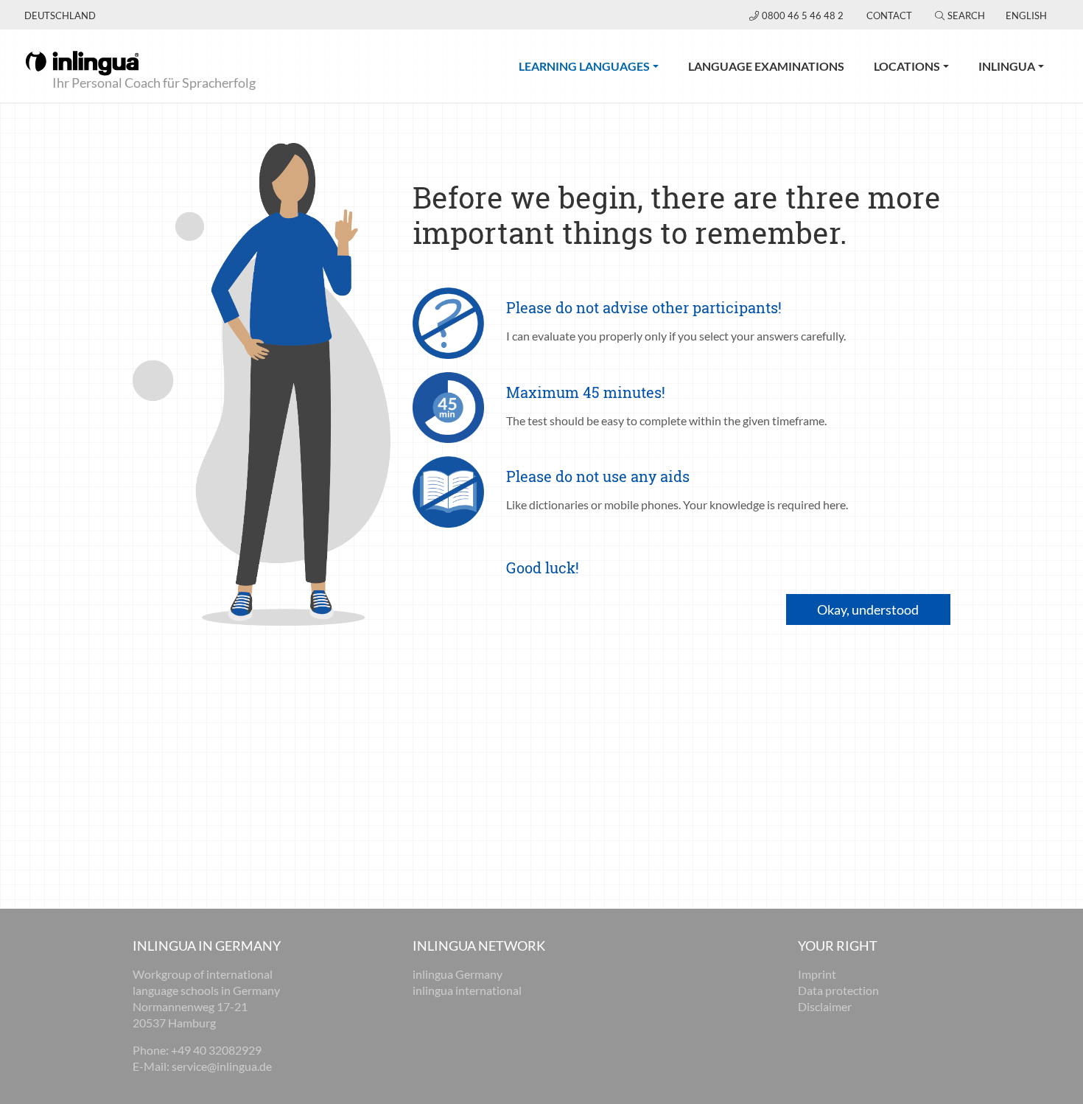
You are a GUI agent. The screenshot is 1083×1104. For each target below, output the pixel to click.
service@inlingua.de (222, 1066)
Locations (907, 66)
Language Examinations (766, 66)
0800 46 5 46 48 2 (804, 15)
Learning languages (596, 65)
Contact (889, 15)
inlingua (1006, 66)
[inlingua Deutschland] (82, 62)
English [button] (1026, 15)
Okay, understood (868, 609)
